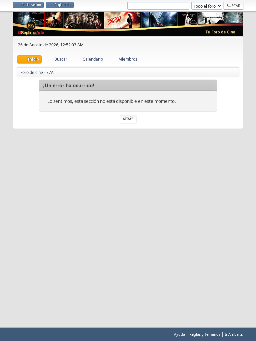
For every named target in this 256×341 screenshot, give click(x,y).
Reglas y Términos (204, 334)
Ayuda (179, 334)
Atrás (128, 118)
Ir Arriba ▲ (234, 334)
